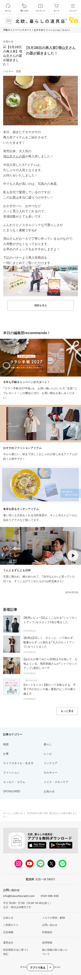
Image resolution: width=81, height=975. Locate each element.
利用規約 (47, 932)
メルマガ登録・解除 (53, 917)
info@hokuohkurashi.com (18, 895)
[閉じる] (50, 967)
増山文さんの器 (14, 156)
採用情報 (47, 942)
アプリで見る (37, 967)
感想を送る (40, 305)
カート (57, 10)
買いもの (24, 10)
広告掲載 (8, 932)
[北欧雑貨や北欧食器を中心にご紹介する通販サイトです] (40, 20)
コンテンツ (40, 10)
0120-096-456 (50, 895)
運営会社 (8, 942)
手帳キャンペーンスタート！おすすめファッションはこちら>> (36, 29)
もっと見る (67, 710)
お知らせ (8, 41)
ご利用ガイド (10, 924)
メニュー (73, 10)
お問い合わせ (49, 924)
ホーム (8, 10)
